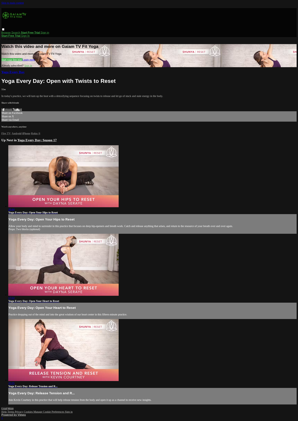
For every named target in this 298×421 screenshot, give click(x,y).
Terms (11, 411)
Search (16, 32)
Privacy (19, 411)
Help (4, 411)
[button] (3, 29)
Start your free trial (11, 59)
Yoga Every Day (13, 72)
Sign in (45, 32)
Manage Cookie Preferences (49, 411)
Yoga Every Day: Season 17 (37, 140)
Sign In (25, 35)
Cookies (28, 411)
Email (19, 109)
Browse (6, 32)
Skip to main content (12, 2)
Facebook (7, 109)
